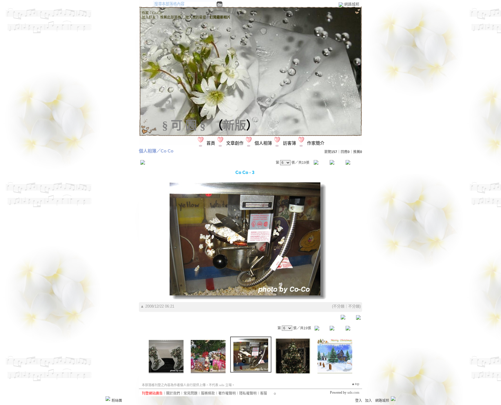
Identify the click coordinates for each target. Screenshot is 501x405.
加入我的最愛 (195, 17)
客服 (263, 393)
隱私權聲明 (248, 393)
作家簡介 (315, 143)
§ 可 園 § (184, 125)
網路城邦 (351, 4)
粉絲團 (117, 401)
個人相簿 (263, 143)
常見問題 (190, 393)
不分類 (338, 306)
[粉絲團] (108, 398)
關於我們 (173, 393)
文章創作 (235, 143)
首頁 (210, 143)
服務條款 (208, 393)
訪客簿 (289, 143)
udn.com (353, 393)
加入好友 (149, 17)
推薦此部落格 (170, 17)
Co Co (167, 150)
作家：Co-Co (151, 13)
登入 (358, 401)
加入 (368, 401)
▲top (355, 384)
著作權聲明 (227, 393)
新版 (234, 125)
